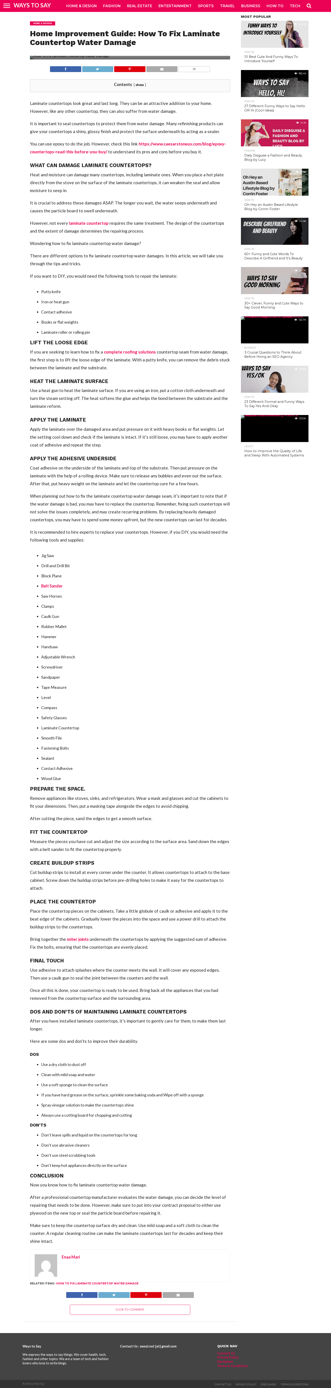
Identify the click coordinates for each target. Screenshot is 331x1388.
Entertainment (175, 6)
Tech (295, 6)
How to (275, 6)
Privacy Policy (227, 1357)
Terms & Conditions (232, 1366)
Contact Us (226, 1353)
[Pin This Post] (129, 68)
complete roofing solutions (130, 351)
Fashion (112, 6)
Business (250, 6)
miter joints (78, 939)
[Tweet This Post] (97, 68)
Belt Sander (52, 585)
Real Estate (139, 6)
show (140, 85)
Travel (227, 6)
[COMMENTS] (194, 68)
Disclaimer (225, 1361)
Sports (206, 6)
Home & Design (81, 6)
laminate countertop (89, 223)
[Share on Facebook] (65, 68)
